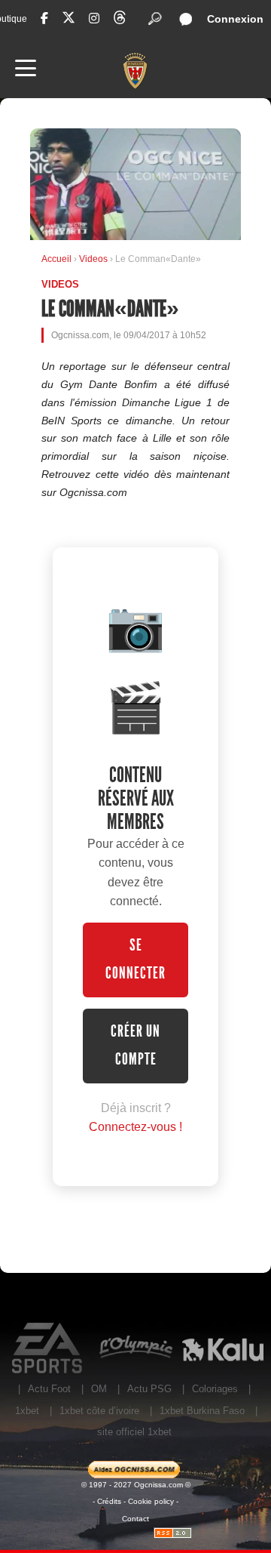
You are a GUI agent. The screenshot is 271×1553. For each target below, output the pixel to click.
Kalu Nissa (222, 1348)
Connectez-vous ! (135, 1126)
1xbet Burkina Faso (202, 1410)
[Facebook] (44, 18)
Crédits (109, 1501)
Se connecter (135, 959)
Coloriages (215, 1388)
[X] (68, 20)
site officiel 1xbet (134, 1431)
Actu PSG (149, 1388)
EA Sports (48, 1348)
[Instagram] (94, 18)
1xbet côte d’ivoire (99, 1410)
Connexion (235, 19)
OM (99, 1388)
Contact (135, 1518)
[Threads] (119, 20)
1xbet (27, 1410)
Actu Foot (49, 1388)
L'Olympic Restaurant (135, 1348)
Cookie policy (151, 1501)
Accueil (56, 259)
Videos (94, 259)
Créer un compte (135, 1045)
